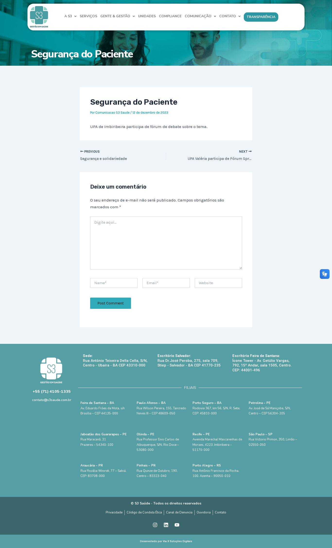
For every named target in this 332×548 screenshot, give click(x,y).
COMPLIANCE (170, 16)
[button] (70, 16)
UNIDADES (147, 16)
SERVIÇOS (88, 16)
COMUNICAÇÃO (198, 16)
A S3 (68, 16)
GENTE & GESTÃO (115, 16)
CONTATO (227, 16)
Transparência (261, 17)
